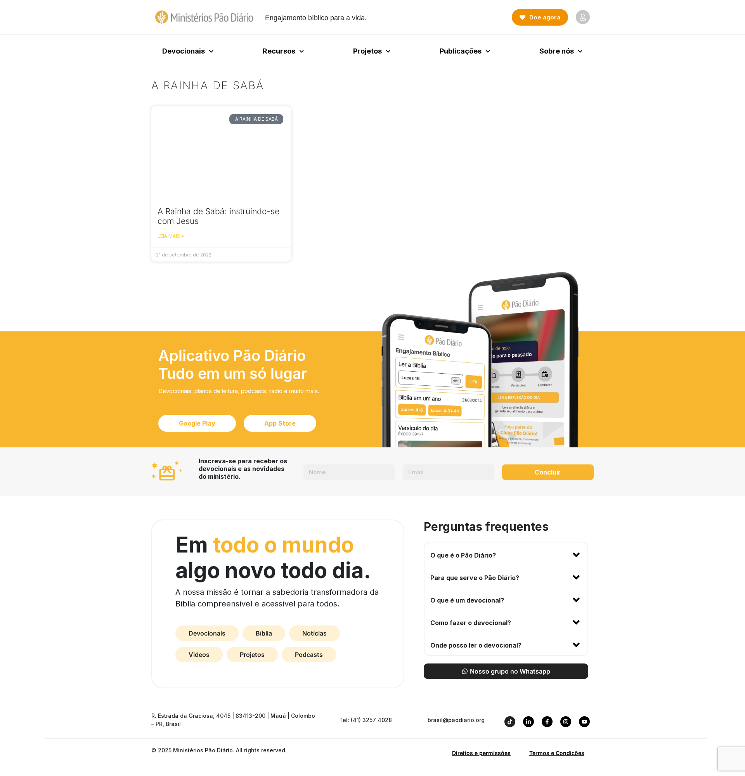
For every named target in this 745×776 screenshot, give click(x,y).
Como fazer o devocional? (470, 623)
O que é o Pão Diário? (463, 555)
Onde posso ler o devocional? (476, 645)
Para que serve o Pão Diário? (474, 578)
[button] (505, 553)
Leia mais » (171, 236)
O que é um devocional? (467, 600)
